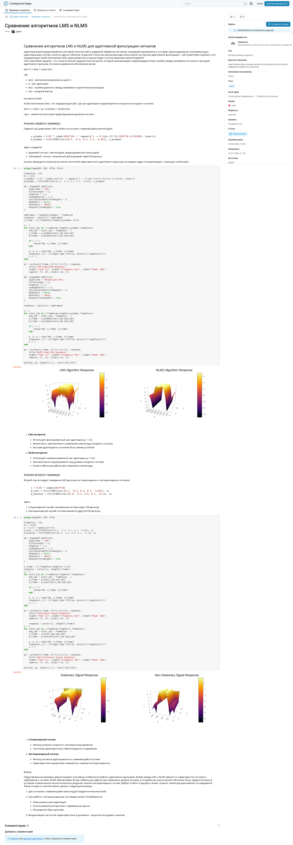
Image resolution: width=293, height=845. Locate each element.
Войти (260, 3)
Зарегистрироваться (276, 3)
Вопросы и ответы (46, 10)
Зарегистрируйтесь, (33, 838)
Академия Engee (71, 10)
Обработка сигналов (267, 96)
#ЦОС (231, 86)
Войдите (14, 838)
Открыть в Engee (279, 24)
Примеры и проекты (19, 10)
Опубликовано (239, 134)
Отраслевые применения (240, 96)
